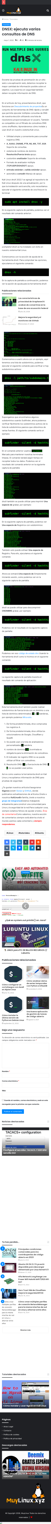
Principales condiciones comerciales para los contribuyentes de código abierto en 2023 (30, 1253)
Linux (10, 833)
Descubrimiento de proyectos (28, 106)
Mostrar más (25, 1330)
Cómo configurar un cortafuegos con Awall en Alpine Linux (13, 987)
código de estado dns (29, 653)
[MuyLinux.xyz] (14, 10)
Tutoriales (14, 19)
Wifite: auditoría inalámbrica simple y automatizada (25, 879)
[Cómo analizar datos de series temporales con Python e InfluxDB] (38, 972)
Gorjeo (19, 791)
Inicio (6, 19)
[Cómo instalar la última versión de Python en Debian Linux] (13, 1005)
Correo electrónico (10, 1081)
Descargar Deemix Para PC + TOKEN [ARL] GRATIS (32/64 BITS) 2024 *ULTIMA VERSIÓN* (25, 1473)
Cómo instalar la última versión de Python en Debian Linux (13, 1017)
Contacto (7, 1431)
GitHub (28, 791)
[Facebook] (7, 842)
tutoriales (25, 833)
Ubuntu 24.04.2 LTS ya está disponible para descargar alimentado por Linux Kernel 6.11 (33, 1267)
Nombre (6, 1071)
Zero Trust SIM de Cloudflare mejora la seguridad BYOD (32, 1291)
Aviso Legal (8, 1427)
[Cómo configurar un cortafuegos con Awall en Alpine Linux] (13, 974)
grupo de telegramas (12, 801)
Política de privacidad (13, 1439)
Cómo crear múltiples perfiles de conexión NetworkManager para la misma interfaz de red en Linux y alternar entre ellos (32, 1305)
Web (4, 1091)
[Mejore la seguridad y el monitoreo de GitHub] (9, 320)
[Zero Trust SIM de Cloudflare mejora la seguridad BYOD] (9, 1294)
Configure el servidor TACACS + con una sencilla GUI (24, 1151)
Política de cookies (11, 1435)
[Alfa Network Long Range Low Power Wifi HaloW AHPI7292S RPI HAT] (9, 1281)
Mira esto (27, 717)
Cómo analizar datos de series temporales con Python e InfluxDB (37, 983)
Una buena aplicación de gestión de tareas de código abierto (37, 1014)
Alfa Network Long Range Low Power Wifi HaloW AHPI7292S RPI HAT (33, 1279)
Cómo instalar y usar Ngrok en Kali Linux (24, 1405)
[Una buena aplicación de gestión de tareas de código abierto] (38, 1003)
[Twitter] (13, 842)
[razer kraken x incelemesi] (25, 1523)
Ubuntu (40, 833)
